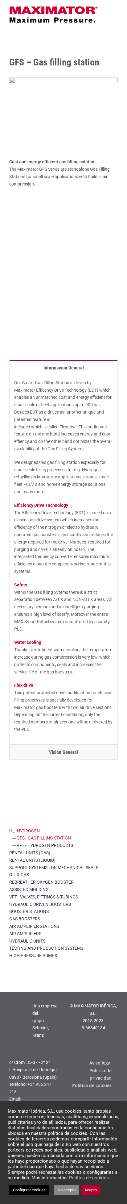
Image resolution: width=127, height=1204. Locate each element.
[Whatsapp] (108, 1099)
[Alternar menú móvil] (115, 10)
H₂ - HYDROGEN (24, 830)
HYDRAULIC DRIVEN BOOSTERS (40, 904)
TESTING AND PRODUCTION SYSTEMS (46, 948)
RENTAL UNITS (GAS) (29, 852)
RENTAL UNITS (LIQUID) (32, 860)
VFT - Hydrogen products (45, 845)
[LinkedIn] (92, 1099)
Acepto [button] (90, 1190)
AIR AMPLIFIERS (25, 933)
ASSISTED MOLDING (29, 889)
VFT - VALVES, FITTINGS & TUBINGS (43, 896)
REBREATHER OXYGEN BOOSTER (41, 882)
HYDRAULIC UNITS (27, 941)
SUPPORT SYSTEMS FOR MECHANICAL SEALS (53, 867)
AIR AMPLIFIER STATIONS (34, 926)
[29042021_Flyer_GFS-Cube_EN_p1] (63, 202)
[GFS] (63, 79)
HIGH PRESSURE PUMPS (33, 955)
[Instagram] (100, 1099)
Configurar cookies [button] (29, 1190)
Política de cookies (89, 1178)
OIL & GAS (19, 874)
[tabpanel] (63, 559)
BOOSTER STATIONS (29, 911)
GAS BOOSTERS (24, 918)
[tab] (63, 367)
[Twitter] (116, 1099)
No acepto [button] (67, 1190)
